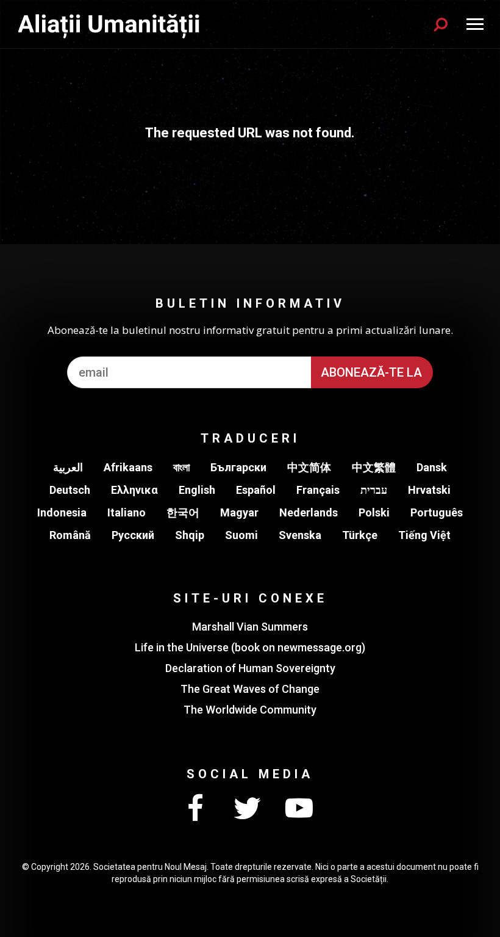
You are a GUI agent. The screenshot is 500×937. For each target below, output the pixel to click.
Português (436, 512)
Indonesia (62, 512)
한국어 (182, 512)
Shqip (189, 535)
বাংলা (181, 467)
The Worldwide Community (250, 709)
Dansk (431, 467)
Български (238, 467)
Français (318, 489)
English (197, 489)
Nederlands (308, 512)
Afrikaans (128, 467)
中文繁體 (374, 467)
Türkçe (359, 535)
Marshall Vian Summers (250, 626)
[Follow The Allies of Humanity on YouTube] (298, 808)
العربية (68, 467)
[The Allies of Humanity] (109, 24)
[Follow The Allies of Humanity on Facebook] (195, 808)
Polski (374, 512)
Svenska (300, 535)
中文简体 (309, 467)
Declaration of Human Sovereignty (250, 668)
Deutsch (69, 489)
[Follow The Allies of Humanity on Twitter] (247, 808)
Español (256, 489)
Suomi (241, 535)
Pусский (133, 535)
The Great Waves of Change (250, 688)
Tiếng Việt (424, 535)
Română (70, 535)
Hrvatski (429, 489)
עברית (373, 489)
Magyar (239, 512)
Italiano (126, 512)
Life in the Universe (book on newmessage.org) (250, 647)
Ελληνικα (134, 489)
